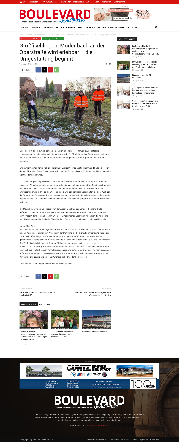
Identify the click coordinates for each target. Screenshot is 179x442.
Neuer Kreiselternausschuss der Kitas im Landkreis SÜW (37, 293)
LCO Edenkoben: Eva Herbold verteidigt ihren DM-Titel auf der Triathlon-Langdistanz (63, 334)
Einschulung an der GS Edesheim (94, 332)
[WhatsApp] (56, 69)
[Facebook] (38, 69)
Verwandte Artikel (28, 304)
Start (21, 35)
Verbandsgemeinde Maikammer (105, 27)
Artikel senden (92, 2)
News (24, 27)
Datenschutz (119, 2)
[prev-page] (21, 344)
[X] (44, 69)
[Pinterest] (50, 69)
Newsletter (66, 2)
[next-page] (25, 344)
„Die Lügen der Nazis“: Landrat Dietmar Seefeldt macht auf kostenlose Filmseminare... (145, 90)
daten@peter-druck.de (99, 425)
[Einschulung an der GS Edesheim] (96, 319)
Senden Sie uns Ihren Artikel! (96, 439)
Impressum (107, 2)
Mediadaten (78, 2)
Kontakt (133, 27)
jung (24, 64)
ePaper (35, 27)
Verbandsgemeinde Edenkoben (63, 27)
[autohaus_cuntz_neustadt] (89, 376)
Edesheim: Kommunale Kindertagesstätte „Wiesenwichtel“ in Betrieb (93, 293)
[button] (156, 27)
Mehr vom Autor (46, 304)
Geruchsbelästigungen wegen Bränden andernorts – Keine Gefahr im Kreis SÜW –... (145, 103)
